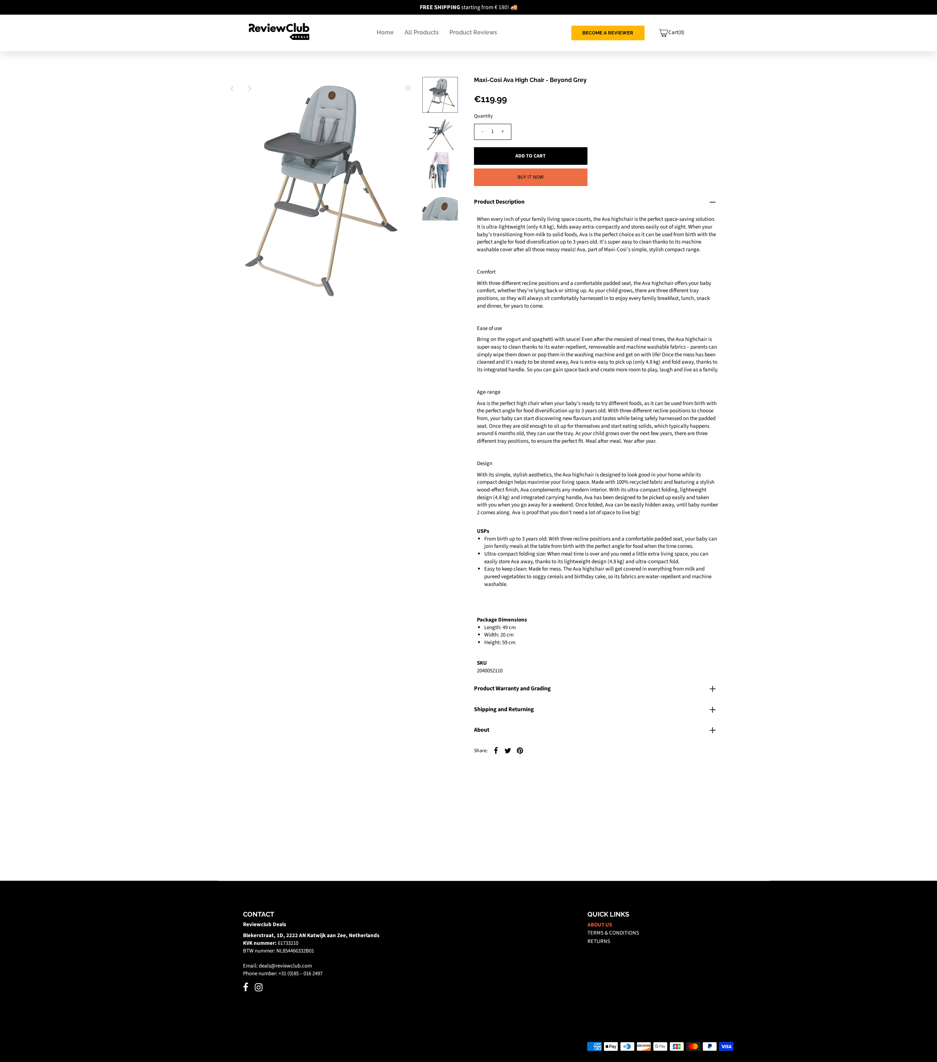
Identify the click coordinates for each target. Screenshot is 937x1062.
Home (385, 32)
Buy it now (531, 177)
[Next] (250, 89)
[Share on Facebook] (495, 750)
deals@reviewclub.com (285, 966)
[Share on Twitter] (508, 750)
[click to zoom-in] (408, 89)
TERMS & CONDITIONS (613, 933)
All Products (421, 32)
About (481, 730)
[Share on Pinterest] (520, 750)
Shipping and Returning (504, 709)
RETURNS (598, 941)
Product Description (499, 202)
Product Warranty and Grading (512, 688)
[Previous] (232, 89)
